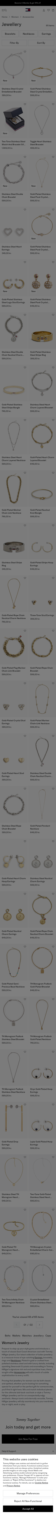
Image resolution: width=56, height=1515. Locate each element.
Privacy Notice (13, 1485)
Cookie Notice (41, 1482)
